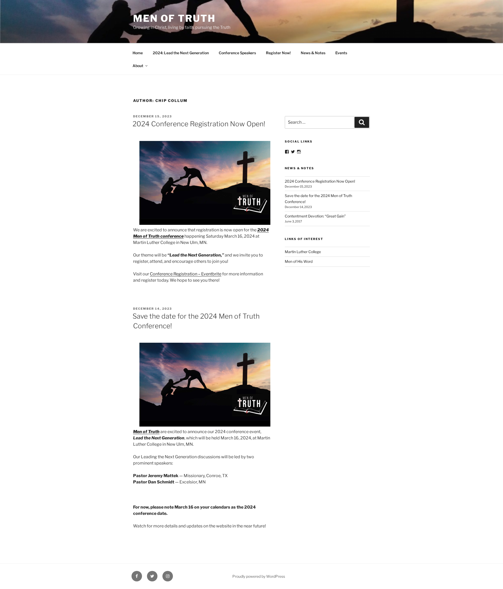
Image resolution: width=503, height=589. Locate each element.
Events (341, 53)
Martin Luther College (303, 251)
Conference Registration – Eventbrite (185, 273)
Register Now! (278, 53)
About (138, 65)
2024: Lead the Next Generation (181, 53)
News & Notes (313, 53)
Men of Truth (174, 18)
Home (138, 53)
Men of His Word (299, 261)
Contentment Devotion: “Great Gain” (315, 216)
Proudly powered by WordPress (258, 576)
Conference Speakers (237, 53)
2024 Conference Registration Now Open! (199, 124)
